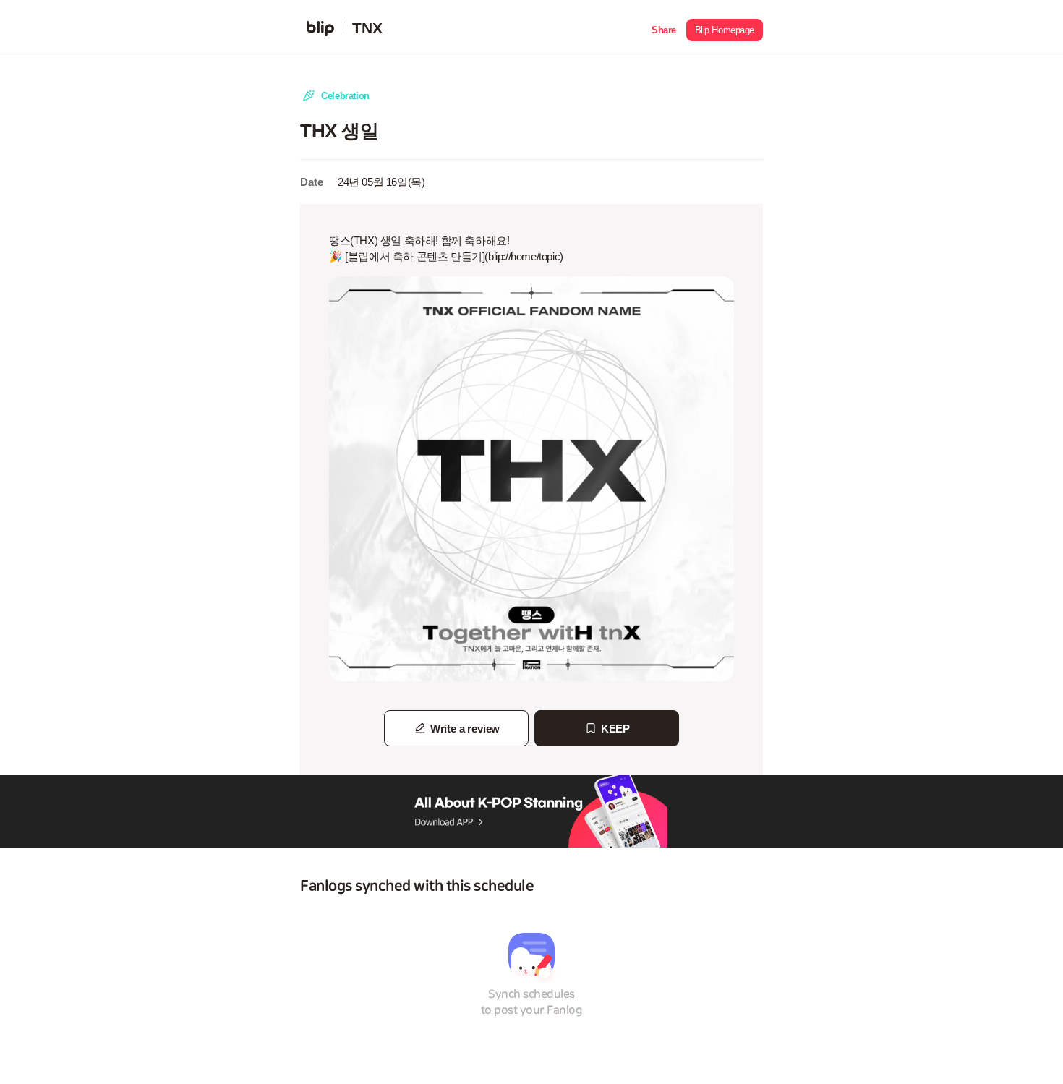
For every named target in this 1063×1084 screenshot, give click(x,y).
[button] (664, 28)
